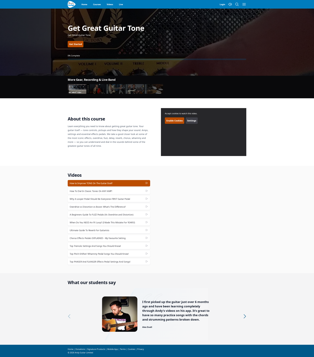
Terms (123, 349)
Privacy (140, 349)
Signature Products (96, 349)
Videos (110, 4)
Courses (97, 4)
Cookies (131, 349)
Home (84, 4)
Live (121, 4)
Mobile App (112, 349)
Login (222, 4)
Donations (80, 349)
